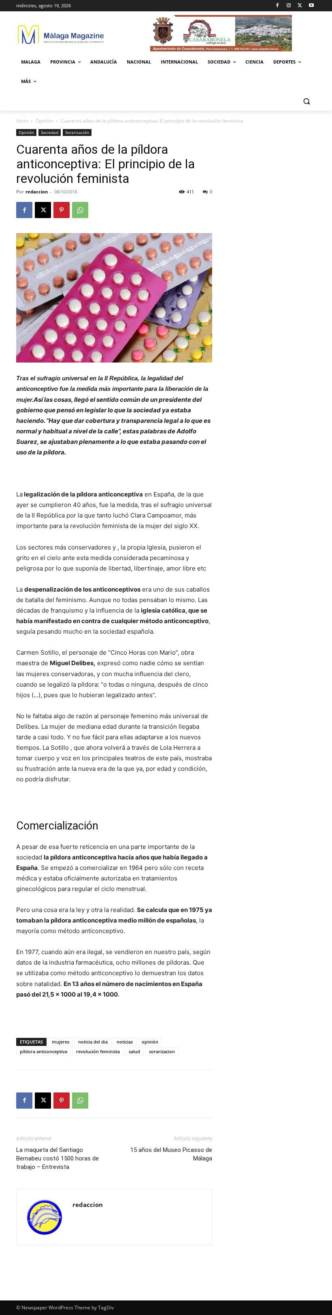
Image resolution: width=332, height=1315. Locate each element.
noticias (125, 1042)
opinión (150, 1042)
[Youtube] (311, 6)
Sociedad (49, 132)
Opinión (44, 120)
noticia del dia (93, 1042)
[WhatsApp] (80, 210)
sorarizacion (162, 1051)
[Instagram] (289, 6)
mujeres (60, 1042)
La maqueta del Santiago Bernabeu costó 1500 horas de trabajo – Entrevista (57, 1158)
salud (134, 1051)
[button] (306, 100)
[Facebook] (277, 6)
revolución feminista (98, 1051)
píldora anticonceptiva (43, 1051)
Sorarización (77, 132)
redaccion (37, 192)
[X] (299, 6)
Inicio (22, 120)
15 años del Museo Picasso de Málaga (171, 1154)
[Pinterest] (61, 210)
